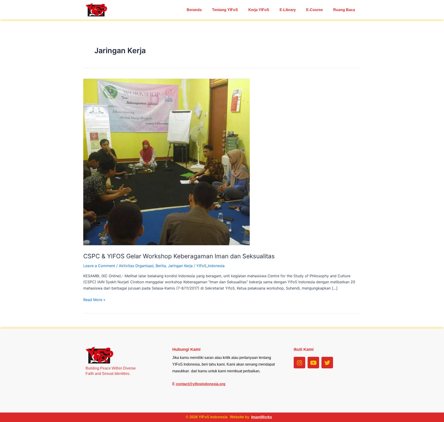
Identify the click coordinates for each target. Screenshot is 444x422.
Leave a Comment (99, 265)
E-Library (288, 10)
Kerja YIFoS (258, 10)
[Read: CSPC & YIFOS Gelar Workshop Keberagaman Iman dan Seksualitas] (166, 161)
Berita (161, 265)
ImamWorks (261, 417)
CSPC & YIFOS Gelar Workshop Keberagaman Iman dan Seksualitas (179, 256)
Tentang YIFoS (225, 10)
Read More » (94, 299)
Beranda (194, 10)
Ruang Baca (344, 10)
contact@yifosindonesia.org (200, 384)
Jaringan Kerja (180, 265)
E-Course (314, 10)
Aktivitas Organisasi (136, 265)
